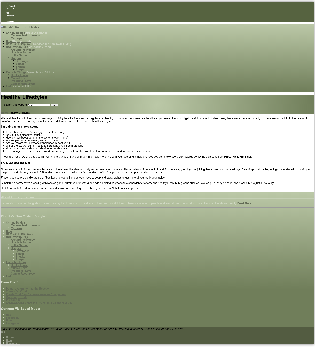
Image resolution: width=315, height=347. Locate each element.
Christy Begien (15, 222)
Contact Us (10, 8)
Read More (244, 203)
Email (8, 18)
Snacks (20, 256)
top (3, 332)
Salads (20, 254)
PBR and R (13, 300)
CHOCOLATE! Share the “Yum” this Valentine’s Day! (39, 303)
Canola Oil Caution (18, 291)
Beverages (22, 251)
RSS (7, 13)
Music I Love (19, 268)
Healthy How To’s (17, 237)
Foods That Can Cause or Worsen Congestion (36, 294)
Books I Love (19, 265)
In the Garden (19, 245)
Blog (9, 231)
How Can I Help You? (19, 234)
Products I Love (21, 271)
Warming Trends (16, 297)
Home (8, 3)
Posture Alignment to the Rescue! (28, 288)
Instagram (10, 21)
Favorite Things (16, 262)
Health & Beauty (21, 242)
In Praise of (10, 6)
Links (9, 276)
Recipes (16, 248)
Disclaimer (13, 343)
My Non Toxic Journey (25, 225)
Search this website (15, 104)
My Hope (16, 228)
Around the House (23, 239)
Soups (20, 259)
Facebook (10, 15)
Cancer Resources (23, 273)
